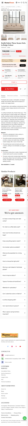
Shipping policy (15, 415)
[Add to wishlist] (20, 89)
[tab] (3, 96)
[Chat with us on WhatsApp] (25, 418)
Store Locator (8, 362)
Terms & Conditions (6, 413)
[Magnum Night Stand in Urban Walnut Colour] (20, 180)
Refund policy (4, 415)
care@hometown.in (9, 355)
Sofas (18, 6)
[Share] (25, 89)
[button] (14, 65)
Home (2, 6)
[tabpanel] (14, 132)
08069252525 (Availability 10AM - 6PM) (15, 358)
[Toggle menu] (2, 2)
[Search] (24, 2)
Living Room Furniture (10, 6)
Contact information (6, 417)
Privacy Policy (17, 413)
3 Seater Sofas (4, 8)
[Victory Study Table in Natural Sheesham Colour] (7, 180)
